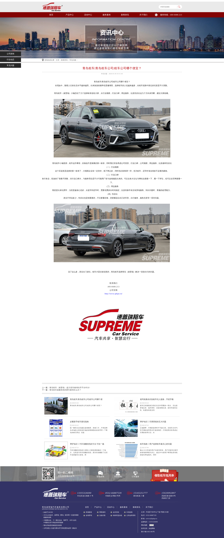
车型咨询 (118, 477)
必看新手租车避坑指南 (79, 422)
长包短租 (129, 512)
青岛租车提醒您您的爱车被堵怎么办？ (65, 390)
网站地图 (144, 525)
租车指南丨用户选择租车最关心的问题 (156, 444)
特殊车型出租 (117, 515)
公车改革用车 (131, 515)
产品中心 (70, 15)
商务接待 (102, 512)
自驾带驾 (89, 515)
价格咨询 (100, 477)
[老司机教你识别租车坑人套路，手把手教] (126, 406)
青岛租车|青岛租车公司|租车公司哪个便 (86, 399)
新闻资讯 (125, 15)
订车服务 (135, 477)
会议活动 (116, 512)
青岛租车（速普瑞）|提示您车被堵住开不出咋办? (69, 388)
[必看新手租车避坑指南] (56, 428)
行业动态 (10, 60)
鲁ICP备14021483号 (148, 532)
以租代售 (102, 515)
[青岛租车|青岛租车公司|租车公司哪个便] (56, 406)
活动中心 (88, 15)
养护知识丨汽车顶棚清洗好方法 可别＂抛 (87, 444)
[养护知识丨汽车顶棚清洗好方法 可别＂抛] (56, 450)
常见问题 (73, 60)
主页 (57, 60)
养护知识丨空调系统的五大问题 (153, 422)
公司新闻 (10, 54)
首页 (51, 15)
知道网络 (152, 528)
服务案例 (106, 15)
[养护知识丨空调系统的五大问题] (126, 428)
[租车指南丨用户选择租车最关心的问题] (126, 450)
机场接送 (89, 512)
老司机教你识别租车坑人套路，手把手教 (157, 399)
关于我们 (143, 15)
